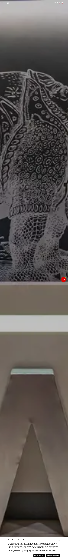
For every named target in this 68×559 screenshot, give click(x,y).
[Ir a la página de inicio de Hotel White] (60, 3)
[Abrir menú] (2, 3)
